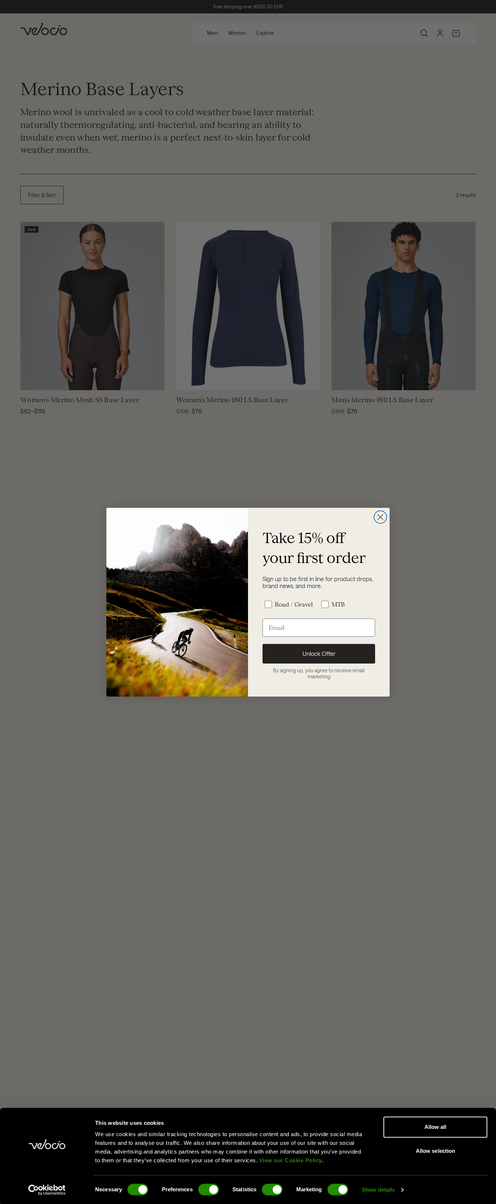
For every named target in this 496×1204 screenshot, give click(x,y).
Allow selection (435, 1151)
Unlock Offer (319, 653)
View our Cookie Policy (290, 1160)
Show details (378, 1190)
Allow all (435, 1127)
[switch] (208, 1189)
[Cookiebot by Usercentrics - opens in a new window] (47, 1189)
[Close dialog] (380, 517)
